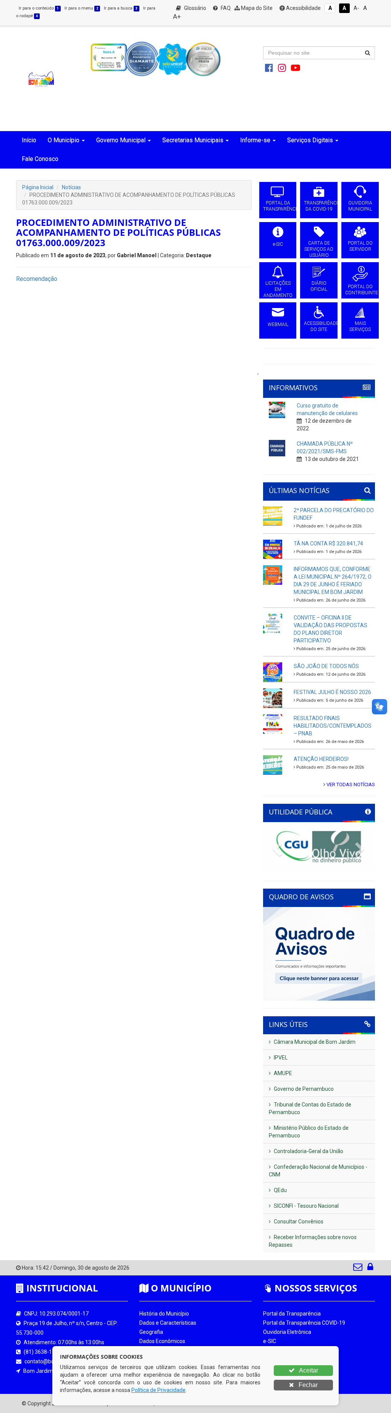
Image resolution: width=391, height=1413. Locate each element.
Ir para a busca (120, 8)
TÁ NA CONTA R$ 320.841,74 (328, 543)
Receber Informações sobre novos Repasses (313, 1241)
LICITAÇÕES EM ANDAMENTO (277, 289)
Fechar (307, 1385)
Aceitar (308, 1370)
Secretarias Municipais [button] (192, 140)
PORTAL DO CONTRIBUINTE (360, 289)
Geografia (151, 1332)
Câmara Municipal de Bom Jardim (314, 1042)
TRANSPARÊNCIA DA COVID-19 (319, 206)
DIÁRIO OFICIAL (318, 286)
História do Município (164, 1314)
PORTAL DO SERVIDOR (360, 246)
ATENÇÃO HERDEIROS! (321, 759)
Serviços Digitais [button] (310, 140)
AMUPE (282, 1073)
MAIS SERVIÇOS (360, 326)
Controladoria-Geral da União (308, 1151)
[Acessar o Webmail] (358, 1268)
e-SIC (278, 244)
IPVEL (280, 1057)
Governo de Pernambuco (303, 1089)
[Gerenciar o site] (370, 1268)
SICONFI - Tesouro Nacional (306, 1206)
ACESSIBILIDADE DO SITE (319, 326)
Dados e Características (167, 1323)
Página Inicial (37, 187)
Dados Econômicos (162, 1341)
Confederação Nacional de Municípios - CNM (318, 1171)
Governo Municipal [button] (120, 140)
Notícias (71, 187)
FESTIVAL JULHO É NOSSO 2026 (332, 692)
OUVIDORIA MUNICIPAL (360, 206)
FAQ (225, 8)
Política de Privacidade (158, 1390)
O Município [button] (63, 140)
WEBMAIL (278, 324)
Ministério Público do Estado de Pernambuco (309, 1132)
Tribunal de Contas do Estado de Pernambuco (310, 1108)
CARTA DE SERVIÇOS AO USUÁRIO (318, 249)
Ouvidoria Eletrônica (287, 1332)
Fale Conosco (40, 158)
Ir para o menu (81, 8)
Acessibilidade (303, 8)
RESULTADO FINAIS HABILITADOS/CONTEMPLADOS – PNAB (333, 726)
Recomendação (36, 278)
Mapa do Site (256, 8)
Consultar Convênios (298, 1221)
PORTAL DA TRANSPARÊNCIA (278, 206)
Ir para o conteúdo (39, 8)
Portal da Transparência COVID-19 (304, 1323)
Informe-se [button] (255, 140)
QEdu (280, 1190)
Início (29, 140)
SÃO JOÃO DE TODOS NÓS (326, 666)
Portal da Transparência (292, 1314)
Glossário (194, 8)
